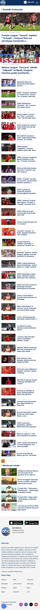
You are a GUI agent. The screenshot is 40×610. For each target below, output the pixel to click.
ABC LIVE (31, 2)
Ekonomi (16, 592)
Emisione (30, 580)
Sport (15, 588)
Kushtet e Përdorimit (15, 571)
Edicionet (30, 584)
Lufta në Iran (17, 584)
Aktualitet (4, 584)
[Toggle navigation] (37, 3)
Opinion (4, 580)
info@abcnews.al (18, 530)
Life (28, 592)
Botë (14, 580)
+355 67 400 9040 (18, 532)
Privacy (4, 571)
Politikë (3, 588)
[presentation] (34, 465)
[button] (4, 606)
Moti (28, 588)
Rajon (3, 592)
